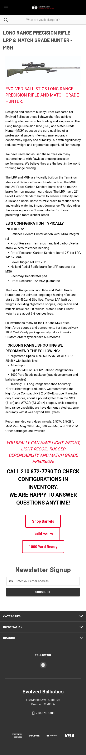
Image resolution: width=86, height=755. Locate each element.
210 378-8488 (45, 713)
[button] (43, 521)
